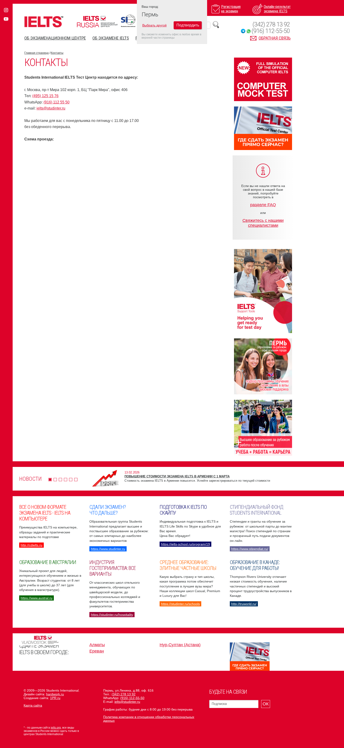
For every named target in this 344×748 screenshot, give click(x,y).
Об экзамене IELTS (110, 38)
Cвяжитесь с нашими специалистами (263, 223)
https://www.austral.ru (36, 598)
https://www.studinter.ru (108, 549)
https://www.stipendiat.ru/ (249, 549)
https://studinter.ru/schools (180, 604)
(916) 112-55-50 (271, 31)
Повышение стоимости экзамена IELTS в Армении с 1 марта (177, 476)
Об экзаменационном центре (55, 38)
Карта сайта (33, 705)
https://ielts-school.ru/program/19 (185, 544)
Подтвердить (187, 25)
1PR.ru (55, 698)
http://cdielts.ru (31, 545)
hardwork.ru (55, 694)
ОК (266, 703)
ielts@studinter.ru (51, 108)
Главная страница (36, 53)
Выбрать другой (154, 25)
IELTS (43, 21)
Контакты (57, 53)
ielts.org (56, 727)
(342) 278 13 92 (271, 24)
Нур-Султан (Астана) (180, 644)
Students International (128, 21)
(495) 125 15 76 (45, 96)
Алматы (97, 644)
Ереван (96, 651)
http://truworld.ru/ (243, 604)
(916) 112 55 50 (57, 102)
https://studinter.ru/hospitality (112, 614)
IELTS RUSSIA (97, 21)
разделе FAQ (263, 204)
